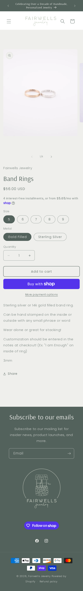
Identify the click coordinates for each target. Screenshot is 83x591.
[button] (9, 21)
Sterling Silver (50, 237)
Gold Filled (17, 237)
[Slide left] (32, 157)
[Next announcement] (75, 6)
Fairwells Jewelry (39, 576)
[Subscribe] (69, 453)
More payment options (41, 294)
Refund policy (49, 581)
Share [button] (12, 373)
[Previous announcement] (8, 6)
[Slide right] (51, 157)
